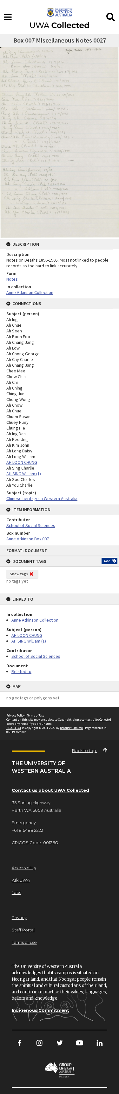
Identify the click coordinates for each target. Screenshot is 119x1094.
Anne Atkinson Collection (34, 620)
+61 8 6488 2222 (27, 830)
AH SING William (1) (28, 641)
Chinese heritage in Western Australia (41, 498)
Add (107, 560)
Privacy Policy (15, 715)
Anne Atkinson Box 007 (27, 539)
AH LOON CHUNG (26, 635)
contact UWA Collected (96, 719)
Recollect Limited (71, 728)
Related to (21, 671)
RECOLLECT (13, 728)
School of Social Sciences (35, 656)
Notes (12, 279)
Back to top (84, 750)
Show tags (19, 573)
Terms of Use (35, 715)
